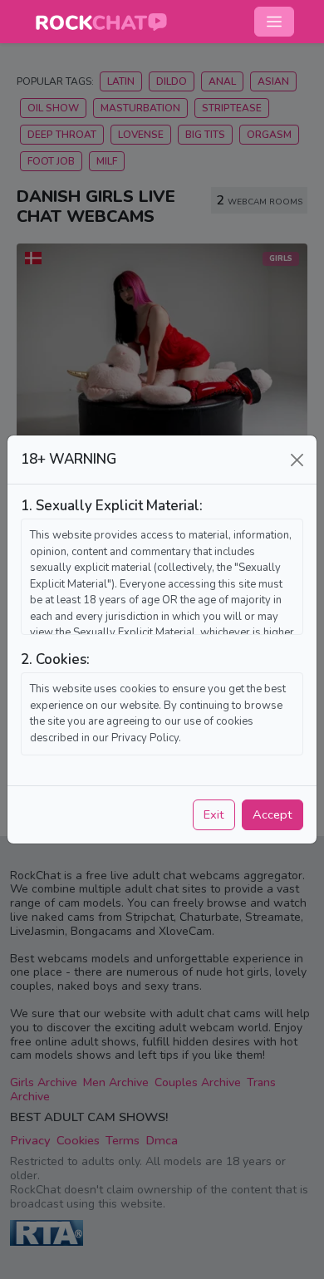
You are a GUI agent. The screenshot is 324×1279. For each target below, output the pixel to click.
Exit (214, 814)
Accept (272, 814)
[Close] (297, 460)
